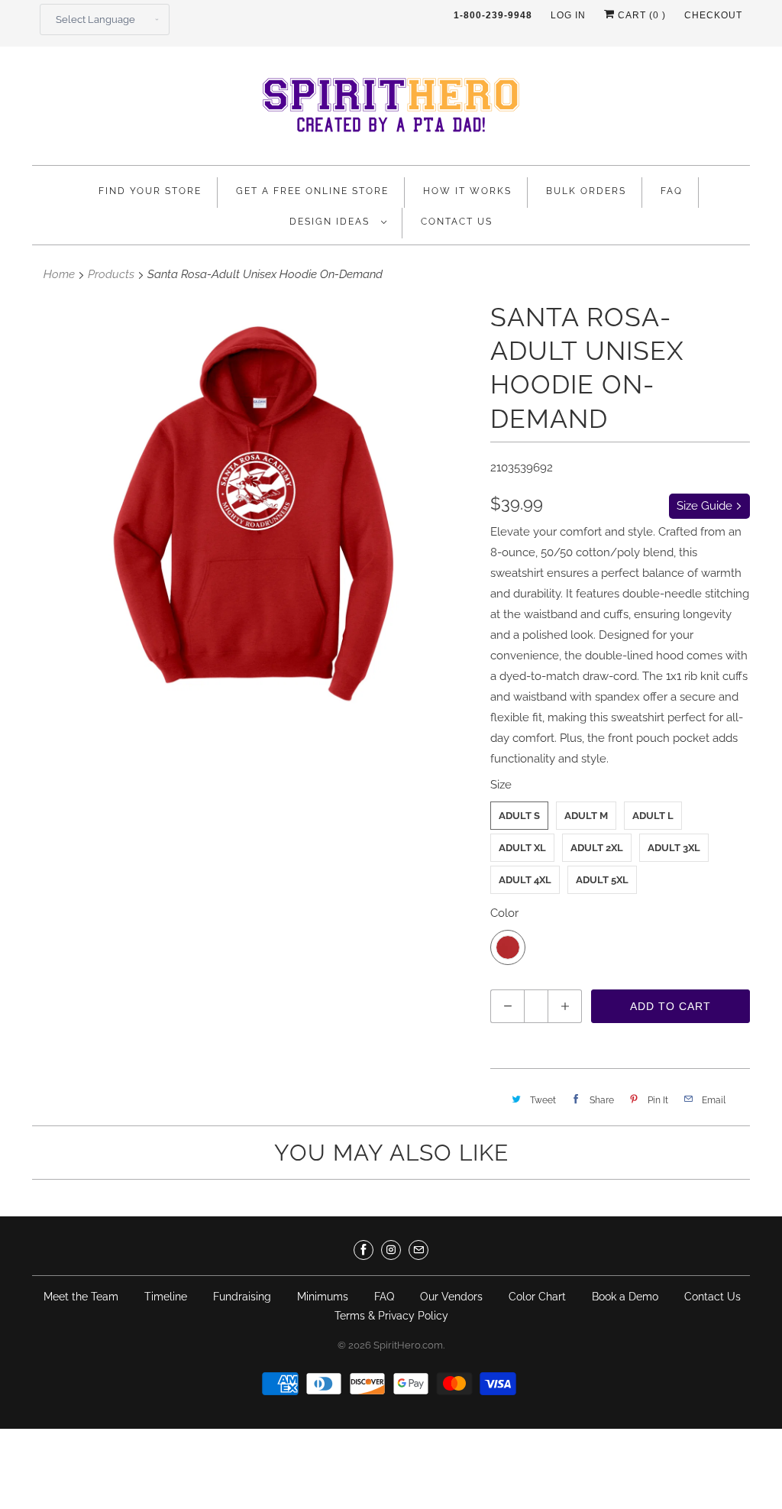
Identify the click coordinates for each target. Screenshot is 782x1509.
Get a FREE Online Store (312, 191)
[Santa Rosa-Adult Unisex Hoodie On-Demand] (253, 516)
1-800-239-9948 (493, 15)
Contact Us (457, 221)
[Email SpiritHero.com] (418, 1250)
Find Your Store (150, 191)
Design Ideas (331, 221)
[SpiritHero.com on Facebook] (363, 1250)
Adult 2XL (596, 847)
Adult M (586, 815)
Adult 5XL (602, 880)
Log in (568, 15)
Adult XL (522, 847)
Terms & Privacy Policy (391, 1316)
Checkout (713, 15)
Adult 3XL (674, 847)
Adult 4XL (525, 880)
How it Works (467, 191)
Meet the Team (81, 1296)
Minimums (322, 1296)
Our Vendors (451, 1296)
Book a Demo (625, 1296)
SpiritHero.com (408, 1345)
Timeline (165, 1296)
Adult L (653, 815)
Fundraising (242, 1296)
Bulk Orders (586, 191)
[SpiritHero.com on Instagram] (391, 1250)
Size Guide (706, 506)
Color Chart (537, 1296)
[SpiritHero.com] (391, 110)
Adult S (519, 815)
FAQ (672, 191)
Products (111, 274)
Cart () (640, 15)
